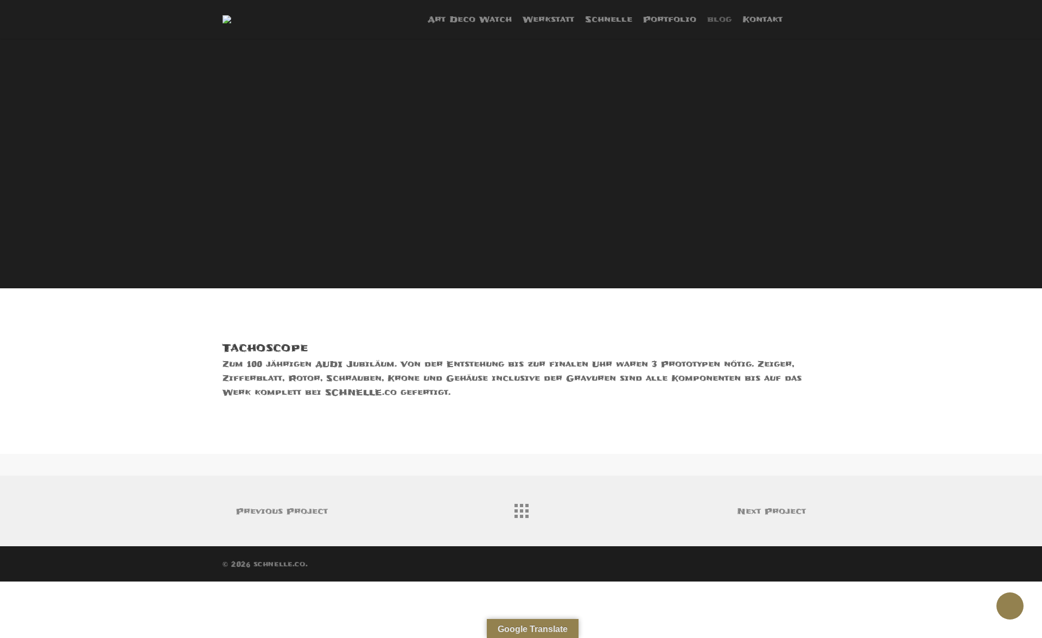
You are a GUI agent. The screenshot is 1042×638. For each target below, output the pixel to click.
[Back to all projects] (521, 508)
